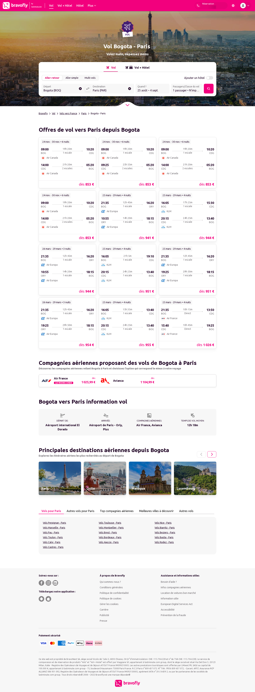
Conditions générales (111, 587)
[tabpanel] (127, 535)
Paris (84, 113)
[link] (67, 162)
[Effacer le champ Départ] (80, 88)
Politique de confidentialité (114, 593)
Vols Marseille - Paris (54, 527)
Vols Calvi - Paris (51, 542)
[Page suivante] (211, 454)
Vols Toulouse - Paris (110, 522)
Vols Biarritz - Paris (165, 527)
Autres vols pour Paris (80, 511)
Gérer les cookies (109, 604)
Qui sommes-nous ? (110, 581)
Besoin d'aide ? (169, 581)
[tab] (110, 67)
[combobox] (63, 88)
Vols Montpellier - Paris (111, 527)
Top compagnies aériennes (117, 511)
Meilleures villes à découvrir (156, 511)
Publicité (104, 615)
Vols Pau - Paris (51, 532)
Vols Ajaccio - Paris (109, 542)
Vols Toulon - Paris (53, 537)
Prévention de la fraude (173, 615)
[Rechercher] (209, 88)
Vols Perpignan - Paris (54, 522)
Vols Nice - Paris (163, 522)
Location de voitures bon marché (178, 593)
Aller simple (72, 77)
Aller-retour (52, 77)
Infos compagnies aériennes (176, 587)
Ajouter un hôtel (194, 77)
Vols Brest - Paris (108, 532)
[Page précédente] (201, 454)
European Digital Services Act (177, 604)
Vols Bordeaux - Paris (110, 537)
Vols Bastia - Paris (164, 537)
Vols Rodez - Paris (164, 542)
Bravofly (43, 113)
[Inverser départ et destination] (88, 88)
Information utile (169, 598)
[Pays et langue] (233, 5)
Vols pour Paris (51, 511)
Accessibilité (168, 609)
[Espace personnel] (245, 5)
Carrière (104, 609)
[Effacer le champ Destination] (129, 88)
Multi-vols (90, 77)
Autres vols (186, 511)
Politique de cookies (110, 598)
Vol (53, 113)
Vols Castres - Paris (53, 547)
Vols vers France (68, 113)
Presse (103, 620)
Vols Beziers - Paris (165, 532)
